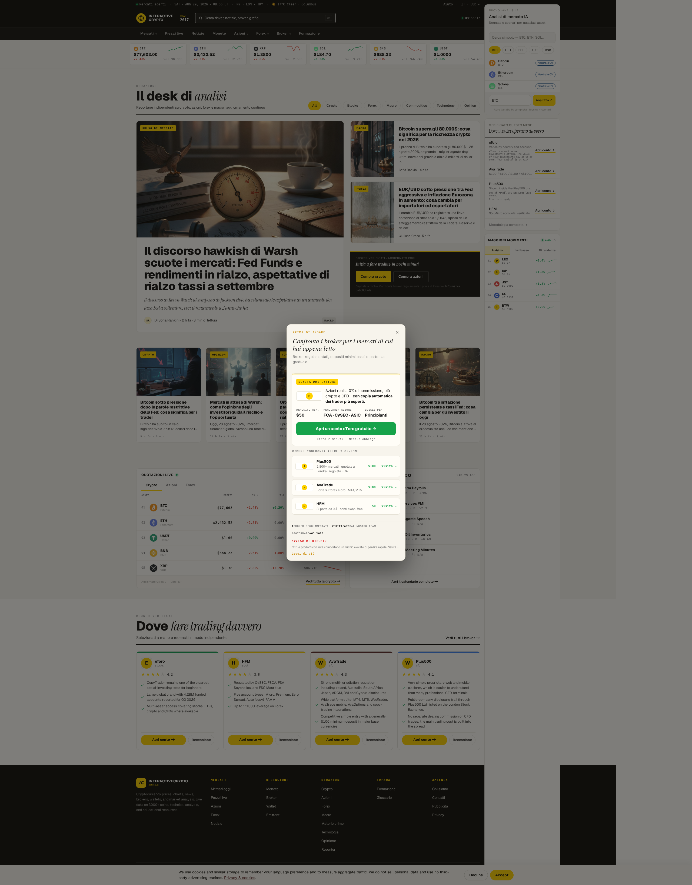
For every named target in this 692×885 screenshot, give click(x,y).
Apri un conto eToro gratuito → (346, 428)
